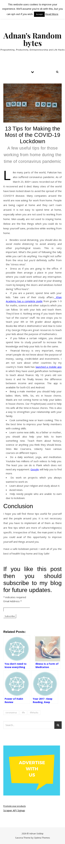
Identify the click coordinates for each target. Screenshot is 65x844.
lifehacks (34, 712)
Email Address (12, 601)
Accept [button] (39, 14)
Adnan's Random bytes (33, 39)
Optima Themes (42, 837)
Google (34, 469)
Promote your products (14, 806)
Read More (51, 14)
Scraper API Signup (14, 810)
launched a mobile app (49, 366)
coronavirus (11, 712)
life (23, 712)
